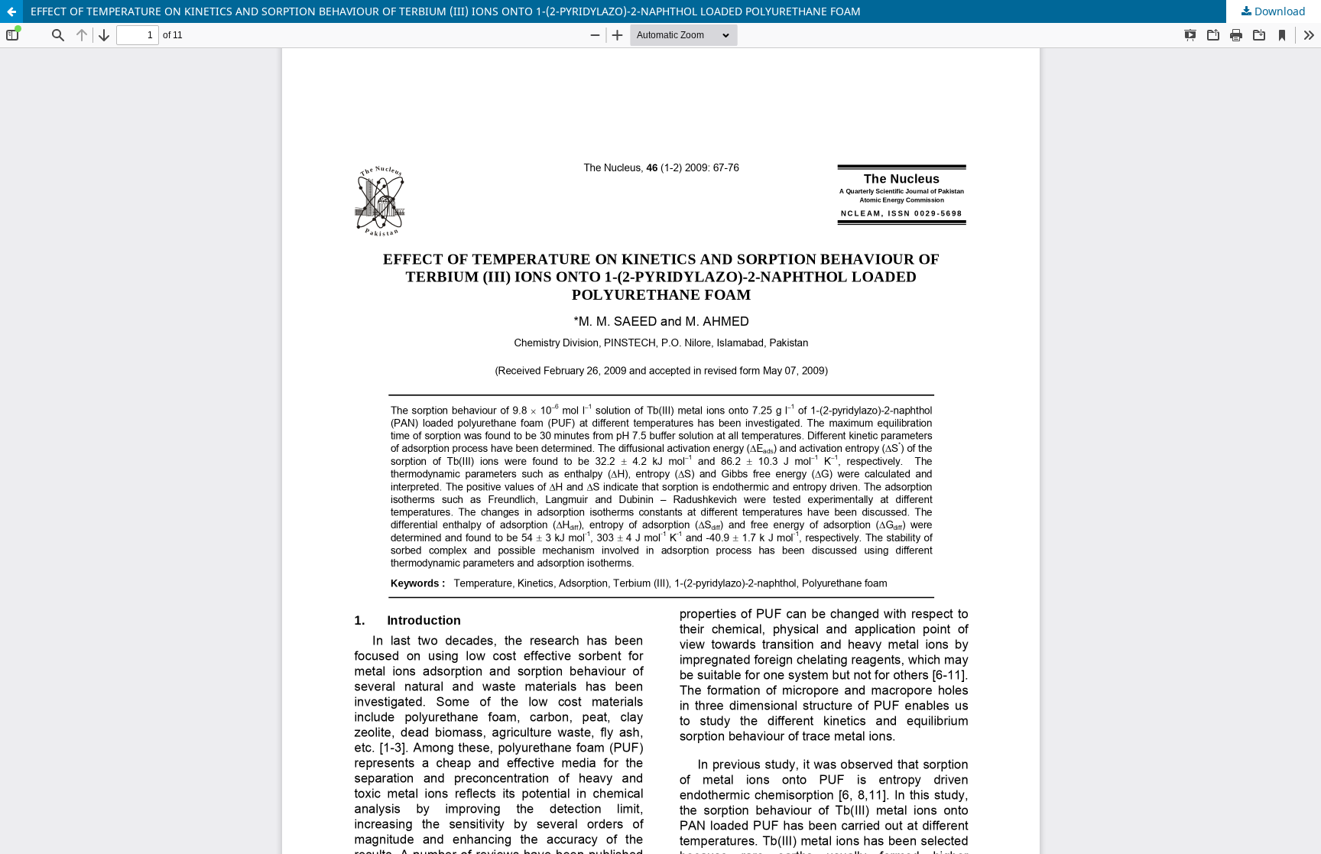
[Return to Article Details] (11, 11)
